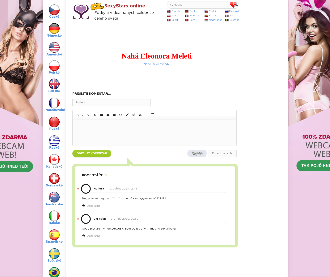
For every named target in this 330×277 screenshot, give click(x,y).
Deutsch (194, 11)
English (175, 11)
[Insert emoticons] (120, 114)
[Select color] (127, 114)
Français (194, 16)
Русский (234, 11)
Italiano (234, 16)
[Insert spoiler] (153, 114)
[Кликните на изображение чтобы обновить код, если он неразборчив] (197, 153)
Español (213, 16)
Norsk (192, 20)
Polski (174, 16)
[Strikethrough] (95, 114)
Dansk (175, 20)
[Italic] (83, 114)
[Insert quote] (140, 114)
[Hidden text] (134, 114)
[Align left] (101, 114)
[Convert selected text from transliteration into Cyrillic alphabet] (146, 114)
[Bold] (77, 114)
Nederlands (215, 20)
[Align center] (108, 114)
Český (212, 11)
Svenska (234, 20)
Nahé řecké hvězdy (156, 64)
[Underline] (88, 114)
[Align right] (114, 114)
